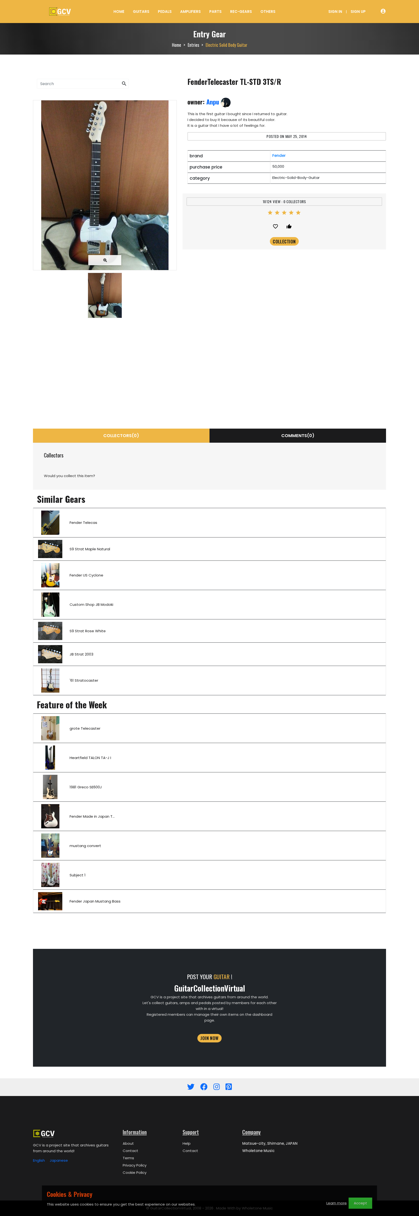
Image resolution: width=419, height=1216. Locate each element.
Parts (215, 11)
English (39, 1160)
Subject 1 (78, 875)
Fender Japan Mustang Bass (95, 901)
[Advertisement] (105, 364)
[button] (124, 84)
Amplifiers (190, 11)
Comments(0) (297, 435)
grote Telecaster (85, 728)
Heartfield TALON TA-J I (90, 758)
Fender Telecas (83, 522)
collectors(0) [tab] (121, 435)
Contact (130, 1150)
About (128, 1143)
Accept (360, 1203)
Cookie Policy (134, 1172)
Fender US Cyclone (86, 575)
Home (118, 11)
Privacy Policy (134, 1165)
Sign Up (358, 11)
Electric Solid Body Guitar (226, 45)
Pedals (165, 11)
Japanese (59, 1160)
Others (267, 11)
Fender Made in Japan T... (92, 816)
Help (187, 1143)
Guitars (141, 11)
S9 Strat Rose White (88, 631)
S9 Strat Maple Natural (90, 549)
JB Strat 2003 (81, 654)
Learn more (336, 1203)
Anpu (213, 101)
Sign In (335, 11)
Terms (128, 1157)
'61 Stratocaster (84, 680)
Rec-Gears (241, 11)
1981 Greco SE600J (86, 787)
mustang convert (85, 846)
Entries (193, 45)
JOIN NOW (209, 1038)
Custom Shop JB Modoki (91, 604)
